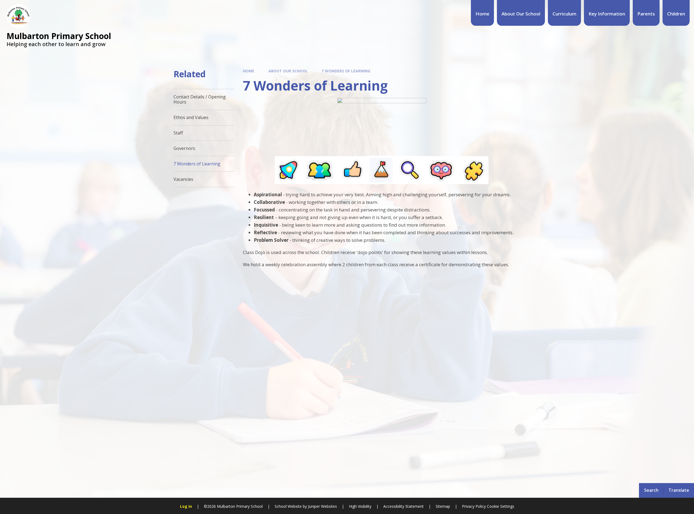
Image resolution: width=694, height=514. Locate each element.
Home (248, 70)
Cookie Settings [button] (500, 506)
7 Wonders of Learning (346, 70)
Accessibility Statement (403, 506)
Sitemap (443, 506)
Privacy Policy (474, 506)
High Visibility (360, 506)
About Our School (288, 70)
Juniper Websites (322, 506)
